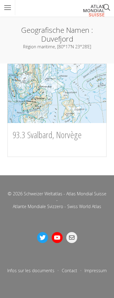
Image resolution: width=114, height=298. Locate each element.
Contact (69, 270)
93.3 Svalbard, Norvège (47, 134)
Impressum (96, 270)
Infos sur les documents (30, 270)
